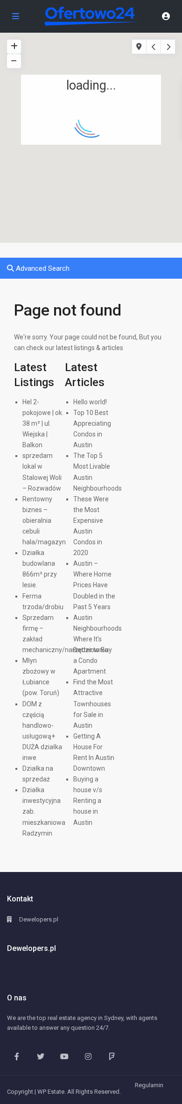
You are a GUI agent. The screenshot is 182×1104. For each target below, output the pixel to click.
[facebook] (16, 1056)
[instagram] (88, 1056)
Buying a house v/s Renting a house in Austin (87, 800)
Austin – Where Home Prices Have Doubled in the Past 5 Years (94, 585)
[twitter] (40, 1056)
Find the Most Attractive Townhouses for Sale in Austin (93, 703)
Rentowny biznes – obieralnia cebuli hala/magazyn (44, 520)
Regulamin (149, 1085)
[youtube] (64, 1056)
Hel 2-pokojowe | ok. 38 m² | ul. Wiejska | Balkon (42, 423)
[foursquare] (111, 1056)
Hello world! (90, 402)
